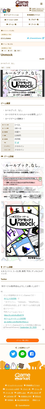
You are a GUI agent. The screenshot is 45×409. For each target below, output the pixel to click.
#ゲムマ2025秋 (10, 299)
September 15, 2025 (28, 327)
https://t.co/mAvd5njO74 (14, 315)
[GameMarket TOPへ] (22, 377)
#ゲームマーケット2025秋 (15, 319)
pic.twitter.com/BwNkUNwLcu (16, 322)
